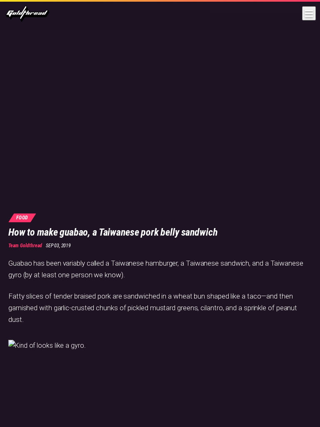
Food (22, 218)
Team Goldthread (25, 246)
